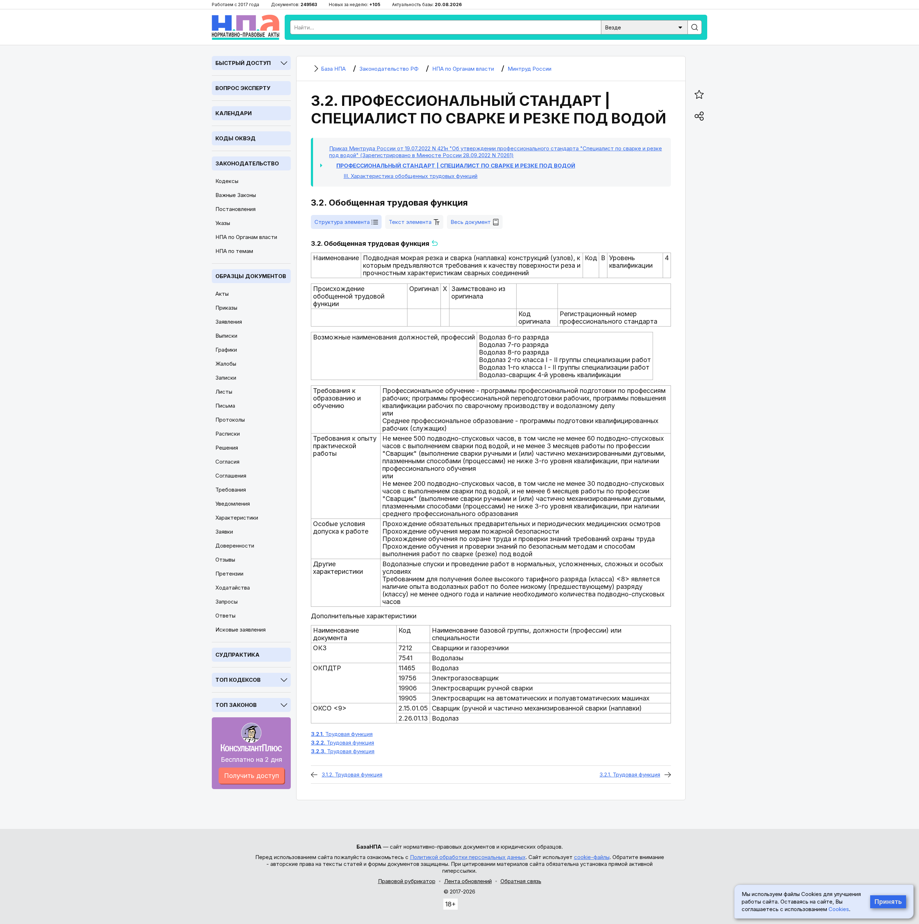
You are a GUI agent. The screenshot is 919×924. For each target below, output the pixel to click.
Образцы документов (250, 276)
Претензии (229, 573)
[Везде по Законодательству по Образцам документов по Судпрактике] (644, 26)
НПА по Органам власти (246, 237)
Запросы (226, 601)
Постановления (235, 209)
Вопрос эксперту (242, 88)
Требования (230, 489)
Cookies (839, 909)
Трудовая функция (342, 734)
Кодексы (226, 181)
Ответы (225, 615)
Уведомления (232, 503)
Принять (888, 901)
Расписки (227, 433)
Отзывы (225, 559)
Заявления (228, 321)
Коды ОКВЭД (235, 138)
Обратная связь (520, 881)
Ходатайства (232, 587)
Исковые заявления (240, 629)
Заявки (224, 531)
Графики (226, 349)
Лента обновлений (468, 881)
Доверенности (234, 545)
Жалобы (225, 363)
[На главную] (245, 27)
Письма (225, 405)
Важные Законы (235, 195)
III (410, 176)
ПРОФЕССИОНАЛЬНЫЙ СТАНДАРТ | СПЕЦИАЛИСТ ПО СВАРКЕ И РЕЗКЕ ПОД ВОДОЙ (455, 165)
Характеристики (236, 517)
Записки (225, 377)
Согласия (227, 461)
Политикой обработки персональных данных (468, 857)
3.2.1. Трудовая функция (630, 774)
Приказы (226, 307)
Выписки (226, 335)
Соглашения (230, 475)
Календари (233, 113)
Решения (226, 447)
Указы (222, 223)
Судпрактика (237, 654)
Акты (222, 293)
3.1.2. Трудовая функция (352, 774)
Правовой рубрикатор (406, 881)
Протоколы (230, 419)
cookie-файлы (592, 857)
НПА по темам (234, 251)
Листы (223, 391)
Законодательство (247, 163)
